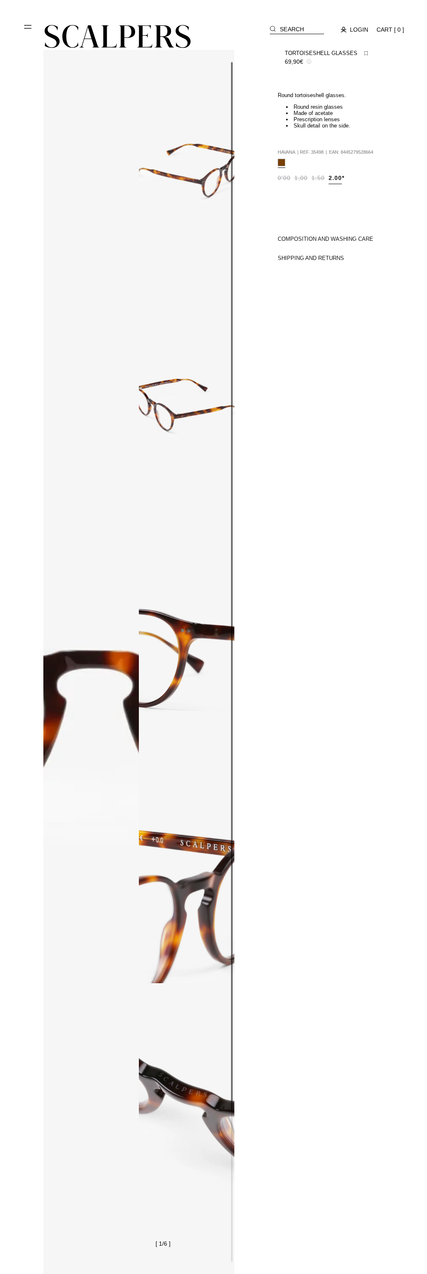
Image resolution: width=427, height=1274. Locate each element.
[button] (28, 30)
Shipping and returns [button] (311, 258)
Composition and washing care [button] (325, 239)
